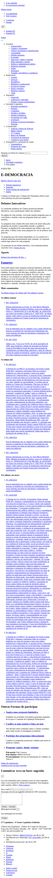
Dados (8, 192)
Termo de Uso (19, 248)
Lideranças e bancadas (19, 100)
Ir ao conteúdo (11, 3)
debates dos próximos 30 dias (13, 257)
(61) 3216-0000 (35, 837)
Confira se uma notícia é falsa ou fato (25, 724)
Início (8, 160)
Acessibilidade (11, 14)
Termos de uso (11, 870)
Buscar (4, 156)
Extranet (9, 875)
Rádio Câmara (16, 131)
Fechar (4, 818)
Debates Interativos (13, 185)
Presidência (15, 82)
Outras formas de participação (17, 189)
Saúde (13, 68)
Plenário (14, 109)
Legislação (15, 120)
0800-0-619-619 (26, 835)
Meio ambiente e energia (20, 62)
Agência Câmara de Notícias (22, 129)
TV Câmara (15, 133)
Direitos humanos (18, 55)
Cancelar (12, 807)
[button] (11, 181)
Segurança (15, 71)
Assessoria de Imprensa (20, 137)
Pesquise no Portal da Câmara (12, 153)
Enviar (4, 807)
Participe (14, 124)
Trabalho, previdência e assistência (24, 73)
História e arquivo (18, 91)
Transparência (16, 144)
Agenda (14, 77)
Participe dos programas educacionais (25, 735)
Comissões (15, 111)
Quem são (15, 97)
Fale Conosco (11, 16)
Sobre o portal (11, 868)
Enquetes (9, 187)
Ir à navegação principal (15, 5)
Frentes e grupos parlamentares (23, 102)
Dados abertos (16, 149)
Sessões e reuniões (18, 113)
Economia (15, 57)
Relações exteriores (18, 66)
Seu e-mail (5, 789)
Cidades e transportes (19, 48)
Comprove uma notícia (20, 140)
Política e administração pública (23, 64)
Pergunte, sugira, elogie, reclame (22, 747)
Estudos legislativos (18, 115)
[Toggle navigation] (2, 40)
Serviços (14, 80)
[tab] (8, 293)
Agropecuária (16, 46)
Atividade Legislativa (14, 162)
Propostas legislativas (19, 106)
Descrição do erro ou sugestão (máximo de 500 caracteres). (24, 792)
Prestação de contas (18, 146)
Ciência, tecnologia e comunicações (25, 51)
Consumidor (15, 53)
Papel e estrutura (17, 88)
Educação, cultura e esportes (22, 60)
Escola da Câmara (18, 86)
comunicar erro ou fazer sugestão (14, 765)
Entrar (3, 37)
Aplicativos (10, 873)
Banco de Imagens (18, 135)
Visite (13, 93)
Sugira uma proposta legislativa (22, 712)
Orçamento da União (19, 117)
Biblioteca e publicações (20, 84)
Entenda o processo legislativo (22, 122)
